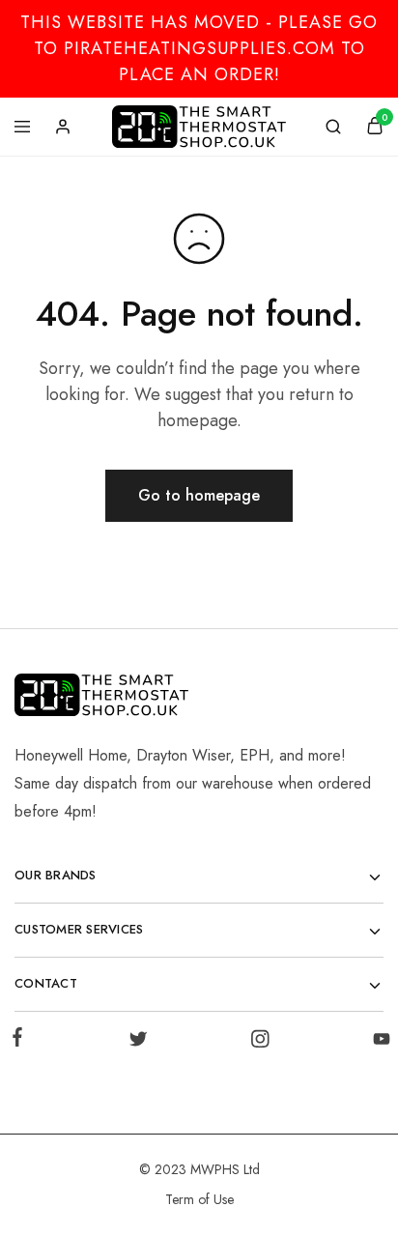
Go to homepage (199, 495)
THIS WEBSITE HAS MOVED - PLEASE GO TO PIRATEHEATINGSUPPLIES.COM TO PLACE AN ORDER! (199, 48)
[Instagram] (259, 1042)
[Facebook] (21, 1040)
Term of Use (199, 1199)
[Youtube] (377, 1042)
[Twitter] (139, 1042)
